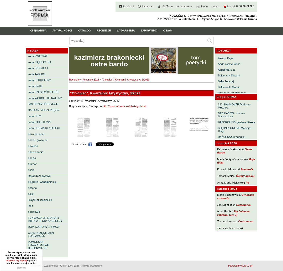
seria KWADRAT (38, 56)
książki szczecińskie (40, 199)
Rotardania (243, 204)
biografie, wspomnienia (42, 181)
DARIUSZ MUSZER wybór (44, 110)
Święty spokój (245, 175)
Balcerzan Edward (229, 75)
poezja (32, 157)
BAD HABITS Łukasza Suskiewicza (231, 115)
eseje (31, 169)
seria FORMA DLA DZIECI (44, 128)
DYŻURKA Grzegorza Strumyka (231, 138)
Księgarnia (38, 30)
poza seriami (36, 134)
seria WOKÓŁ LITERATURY (45, 98)
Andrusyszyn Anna (229, 63)
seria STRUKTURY (39, 80)
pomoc (216, 6)
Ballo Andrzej (226, 81)
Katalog (84, 30)
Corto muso (246, 221)
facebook (128, 6)
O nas (167, 30)
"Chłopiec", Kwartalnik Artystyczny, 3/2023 (125, 79)
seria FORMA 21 (38, 68)
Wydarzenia (126, 30)
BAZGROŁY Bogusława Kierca (236, 122)
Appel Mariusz (226, 69)
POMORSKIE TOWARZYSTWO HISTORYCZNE (38, 245)
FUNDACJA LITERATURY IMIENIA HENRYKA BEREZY (45, 219)
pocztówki (34, 211)
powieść (33, 145)
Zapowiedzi (149, 30)
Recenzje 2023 (90, 79)
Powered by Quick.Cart (240, 265)
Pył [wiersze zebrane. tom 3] (233, 213)
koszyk (231, 6)
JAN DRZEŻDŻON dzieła (43, 104)
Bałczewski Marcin (229, 87)
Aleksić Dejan (226, 58)
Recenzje (104, 30)
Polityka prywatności (91, 265)
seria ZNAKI (35, 86)
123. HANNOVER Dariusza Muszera (234, 106)
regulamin (202, 6)
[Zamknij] (21, 268)
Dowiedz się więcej (16, 260)
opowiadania (35, 151)
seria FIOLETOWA (39, 122)
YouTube (167, 6)
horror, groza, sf (37, 139)
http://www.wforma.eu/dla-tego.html (124, 106)
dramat (32, 163)
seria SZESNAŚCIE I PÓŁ (43, 92)
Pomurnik (247, 169)
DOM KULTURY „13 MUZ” (44, 226)
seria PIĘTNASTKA (39, 62)
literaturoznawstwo (39, 175)
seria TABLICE (37, 74)
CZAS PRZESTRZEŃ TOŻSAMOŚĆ (41, 234)
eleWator (33, 254)
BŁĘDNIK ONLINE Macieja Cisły (234, 129)
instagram (148, 6)
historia (32, 187)
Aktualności (62, 30)
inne (30, 205)
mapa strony (184, 6)
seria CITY (34, 116)
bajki (30, 193)
